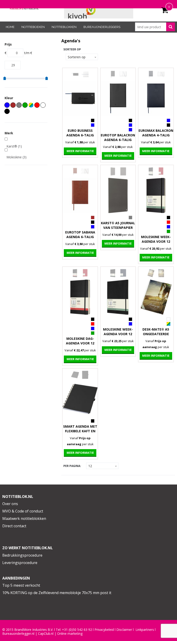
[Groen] (25, 105)
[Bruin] (13, 105)
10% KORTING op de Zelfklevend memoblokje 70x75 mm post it (56, 592)
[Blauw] (7, 105)
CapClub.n (45, 633)
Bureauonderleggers (101, 27)
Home (10, 27)
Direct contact (14, 525)
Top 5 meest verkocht (21, 585)
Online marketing (70, 633)
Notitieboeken (33, 27)
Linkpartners (145, 630)
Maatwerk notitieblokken (24, 518)
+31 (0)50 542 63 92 (77, 630)
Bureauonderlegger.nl (18, 633)
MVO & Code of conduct (22, 511)
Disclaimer (124, 630)
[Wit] (43, 105)
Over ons (10, 503)
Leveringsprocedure (19, 562)
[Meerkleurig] (31, 105)
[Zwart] (7, 111)
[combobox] (155, 26)
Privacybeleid (104, 630)
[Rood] (37, 105)
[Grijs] (19, 105)
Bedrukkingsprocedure (22, 555)
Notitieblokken (64, 27)
